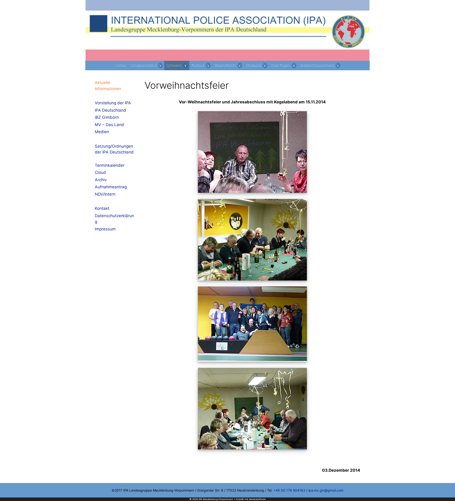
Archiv (101, 179)
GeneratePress (257, 499)
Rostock (198, 65)
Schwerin (174, 65)
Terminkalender (109, 165)
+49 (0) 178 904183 (289, 490)
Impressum (105, 229)
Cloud (100, 172)
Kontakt (102, 208)
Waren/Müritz (225, 65)
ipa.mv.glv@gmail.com (325, 490)
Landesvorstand (144, 65)
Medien (102, 131)
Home (121, 65)
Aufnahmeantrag (111, 187)
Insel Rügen (280, 65)
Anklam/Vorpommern (317, 65)
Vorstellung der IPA (113, 103)
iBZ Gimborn (107, 117)
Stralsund (253, 65)
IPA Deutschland (110, 110)
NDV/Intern (105, 194)
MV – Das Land (109, 124)
